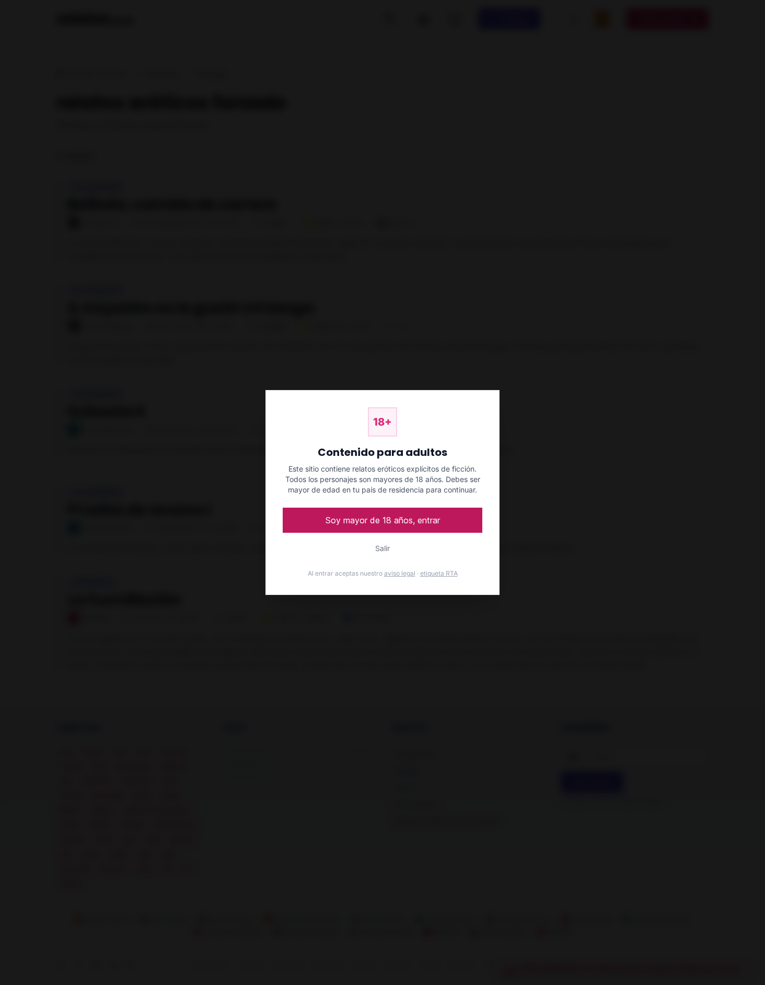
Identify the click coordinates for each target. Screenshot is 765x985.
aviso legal (399, 573)
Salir (382, 548)
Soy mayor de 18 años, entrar (383, 520)
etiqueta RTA (439, 573)
